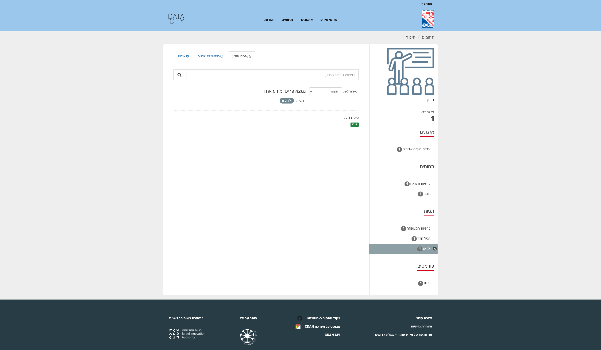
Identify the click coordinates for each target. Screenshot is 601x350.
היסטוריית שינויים (209, 56)
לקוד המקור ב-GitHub (323, 318)
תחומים (287, 19)
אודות (269, 19)
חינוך (411, 37)
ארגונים (307, 19)
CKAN (309, 327)
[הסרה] (283, 100)
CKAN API (332, 335)
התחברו (426, 3)
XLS (354, 124)
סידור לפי (351, 91)
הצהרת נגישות (421, 326)
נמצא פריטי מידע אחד (284, 91)
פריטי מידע (328, 19)
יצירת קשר (424, 318)
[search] (179, 74)
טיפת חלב (351, 117)
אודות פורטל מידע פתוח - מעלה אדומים (403, 335)
